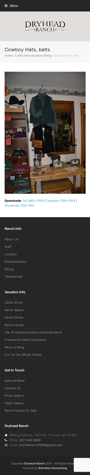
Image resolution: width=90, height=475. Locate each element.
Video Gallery (14, 403)
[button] (11, 6)
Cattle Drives (14, 302)
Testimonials (13, 276)
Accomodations (16, 261)
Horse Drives (14, 317)
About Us (11, 239)
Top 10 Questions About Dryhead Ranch (33, 332)
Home (8, 55)
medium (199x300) (61, 200)
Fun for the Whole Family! (23, 354)
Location (11, 254)
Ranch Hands (14, 325)
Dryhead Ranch (34, 463)
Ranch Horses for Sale (21, 410)
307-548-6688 (30, 440)
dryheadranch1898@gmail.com (41, 445)
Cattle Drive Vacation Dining (33, 55)
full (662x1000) (34, 200)
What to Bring (14, 347)
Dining (9, 269)
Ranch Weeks (14, 310)
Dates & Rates (15, 380)
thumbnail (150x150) (19, 205)
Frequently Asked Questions (25, 339)
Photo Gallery (14, 395)
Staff (8, 246)
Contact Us (13, 388)
